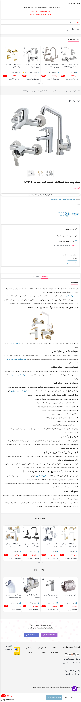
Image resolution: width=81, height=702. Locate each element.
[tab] (44, 276)
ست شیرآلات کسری (58, 91)
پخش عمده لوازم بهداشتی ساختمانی (71, 672)
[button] (42, 83)
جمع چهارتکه (72, 262)
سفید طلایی (72, 255)
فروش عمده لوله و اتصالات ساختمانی (71, 661)
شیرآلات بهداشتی (71, 91)
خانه (79, 91)
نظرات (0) (36, 276)
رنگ (76, 252)
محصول (75, 259)
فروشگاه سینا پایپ (73, 3)
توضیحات (45, 276)
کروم (64, 255)
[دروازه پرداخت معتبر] (17, 651)
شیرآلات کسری (72, 214)
